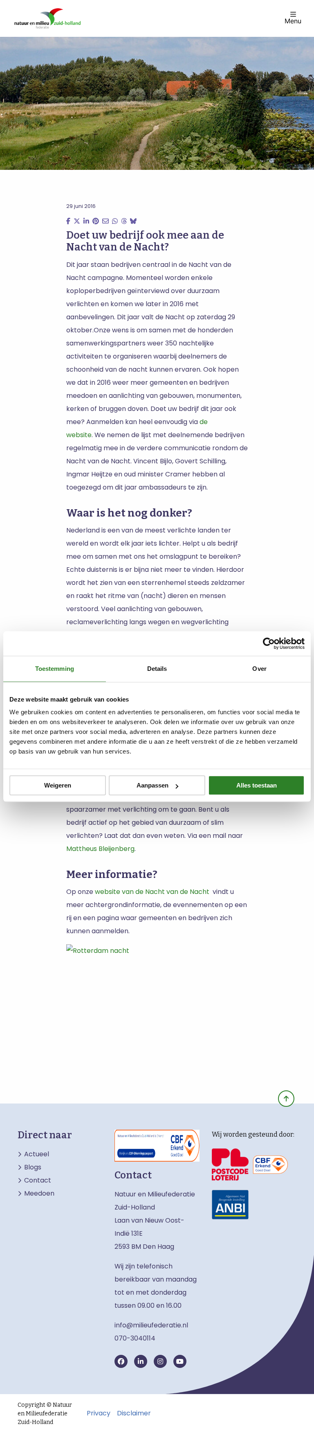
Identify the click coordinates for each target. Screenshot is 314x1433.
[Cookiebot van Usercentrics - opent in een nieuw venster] (269, 643)
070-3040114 (134, 1338)
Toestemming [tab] (54, 668)
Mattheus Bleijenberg (100, 848)
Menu (293, 20)
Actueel (36, 1154)
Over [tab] (259, 668)
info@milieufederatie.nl (151, 1325)
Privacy (98, 1413)
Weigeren (57, 785)
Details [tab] (157, 668)
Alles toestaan (256, 785)
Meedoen (39, 1193)
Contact (37, 1180)
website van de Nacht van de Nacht (151, 891)
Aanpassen (152, 785)
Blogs (32, 1167)
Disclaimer (134, 1413)
